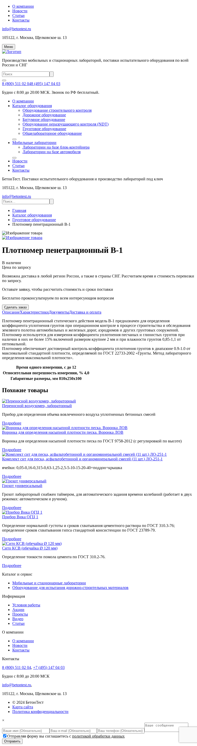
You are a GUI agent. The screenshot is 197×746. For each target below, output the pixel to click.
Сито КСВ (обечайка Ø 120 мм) (29, 548)
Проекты (20, 614)
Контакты (20, 20)
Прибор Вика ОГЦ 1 (20, 517)
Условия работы (26, 605)
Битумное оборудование (44, 119)
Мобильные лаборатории (34, 142)
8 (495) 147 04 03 (45, 83)
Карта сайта (22, 707)
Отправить (12, 741)
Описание (11, 312)
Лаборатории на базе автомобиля (52, 152)
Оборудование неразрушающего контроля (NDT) (66, 124)
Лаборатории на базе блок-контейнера (56, 147)
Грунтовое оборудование (44, 129)
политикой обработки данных (98, 736)
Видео (17, 619)
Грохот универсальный (22, 485)
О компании (23, 6)
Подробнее (11, 423)
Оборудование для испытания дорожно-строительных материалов (70, 587)
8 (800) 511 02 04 (16, 83)
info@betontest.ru (16, 29)
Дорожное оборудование (44, 115)
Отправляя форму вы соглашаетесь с (66, 736)
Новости (19, 11)
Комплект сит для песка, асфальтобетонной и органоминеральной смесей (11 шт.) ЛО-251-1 (82, 459)
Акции (18, 609)
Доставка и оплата (85, 312)
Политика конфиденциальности (40, 711)
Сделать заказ (15, 307)
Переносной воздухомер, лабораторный (37, 405)
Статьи (18, 15)
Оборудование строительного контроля (57, 110)
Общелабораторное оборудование (52, 133)
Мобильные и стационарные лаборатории (49, 583)
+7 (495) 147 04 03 (49, 667)
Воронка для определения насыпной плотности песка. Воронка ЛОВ (62, 432)
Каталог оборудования (32, 105)
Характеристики (34, 312)
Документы (59, 312)
